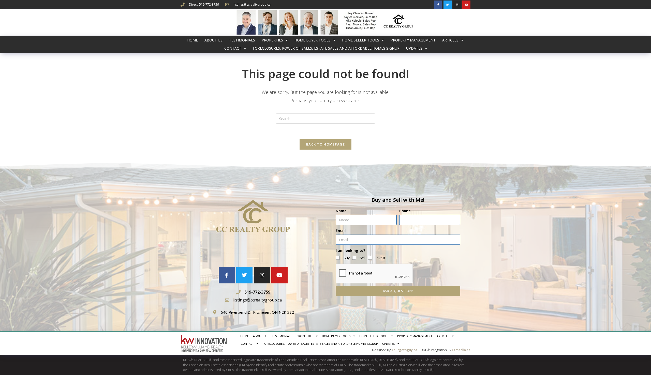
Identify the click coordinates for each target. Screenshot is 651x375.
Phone (405, 210)
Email (341, 230)
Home (192, 40)
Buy (346, 257)
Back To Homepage (325, 144)
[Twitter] (447, 5)
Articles (450, 40)
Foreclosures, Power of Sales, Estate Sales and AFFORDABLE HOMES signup (326, 48)
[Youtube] (466, 5)
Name (341, 210)
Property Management (413, 40)
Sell (362, 257)
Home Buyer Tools (312, 40)
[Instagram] (457, 5)
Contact (232, 48)
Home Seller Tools (360, 40)
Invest (381, 257)
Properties (272, 40)
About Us (213, 40)
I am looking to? (350, 250)
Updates (414, 48)
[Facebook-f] (438, 5)
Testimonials (242, 40)
